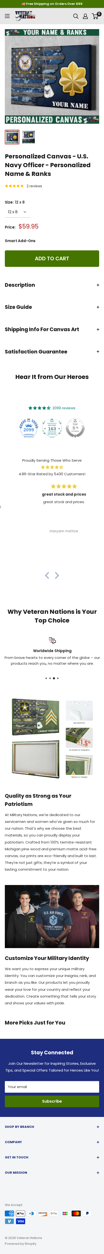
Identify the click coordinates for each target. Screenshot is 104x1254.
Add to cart (52, 258)
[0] (95, 16)
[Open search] (76, 16)
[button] (48, 575)
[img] (52, 467)
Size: (15, 202)
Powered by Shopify (20, 1243)
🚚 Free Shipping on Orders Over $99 (52, 3)
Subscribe (52, 1101)
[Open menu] (7, 16)
